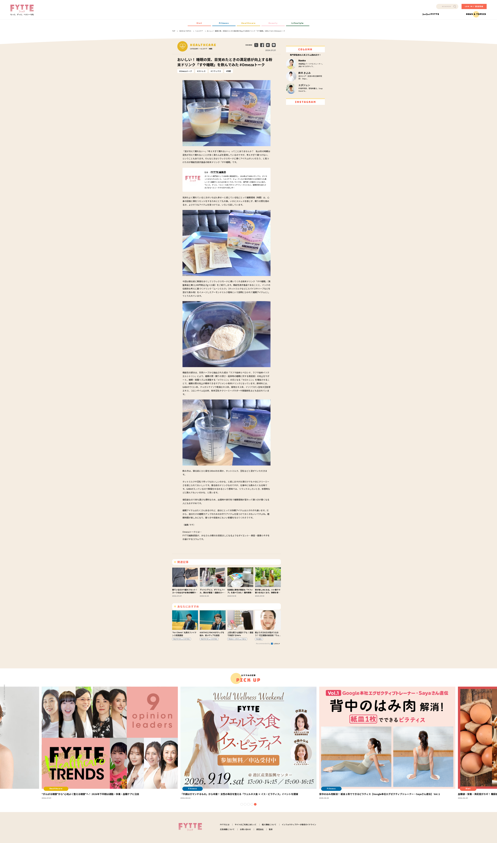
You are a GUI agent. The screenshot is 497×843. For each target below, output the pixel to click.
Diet (199, 23)
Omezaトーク (186, 71)
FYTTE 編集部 (218, 172)
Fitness (224, 23)
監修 (271, 829)
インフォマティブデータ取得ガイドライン (299, 824)
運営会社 (260, 829)
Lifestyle (298, 23)
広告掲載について (227, 829)
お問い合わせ (245, 829)
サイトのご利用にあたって (245, 824)
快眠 (229, 71)
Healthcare (248, 23)
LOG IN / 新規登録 (474, 6)
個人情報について (269, 824)
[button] (241, 804)
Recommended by (263, 643)
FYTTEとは (224, 824)
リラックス (216, 71)
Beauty (273, 23)
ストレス (202, 71)
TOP (173, 31)
